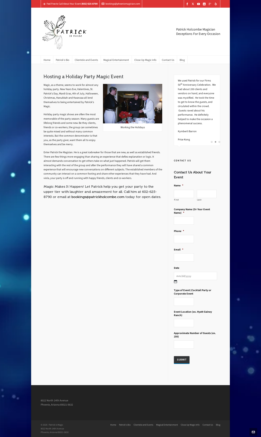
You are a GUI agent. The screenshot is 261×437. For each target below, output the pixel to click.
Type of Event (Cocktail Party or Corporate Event (192, 292)
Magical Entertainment (167, 424)
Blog (218, 424)
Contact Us (208, 424)
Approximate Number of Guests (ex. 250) (195, 335)
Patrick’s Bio (125, 424)
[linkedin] (205, 3)
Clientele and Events (143, 424)
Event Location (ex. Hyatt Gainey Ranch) (193, 313)
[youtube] (199, 3)
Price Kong (184, 139)
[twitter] (193, 3)
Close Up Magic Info (190, 424)
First (176, 199)
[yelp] (216, 3)
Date (176, 268)
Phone (179, 231)
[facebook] (188, 3)
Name (178, 185)
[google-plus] (210, 3)
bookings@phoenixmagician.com (122, 3)
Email (178, 249)
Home (113, 424)
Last (199, 199)
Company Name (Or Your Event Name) (192, 211)
